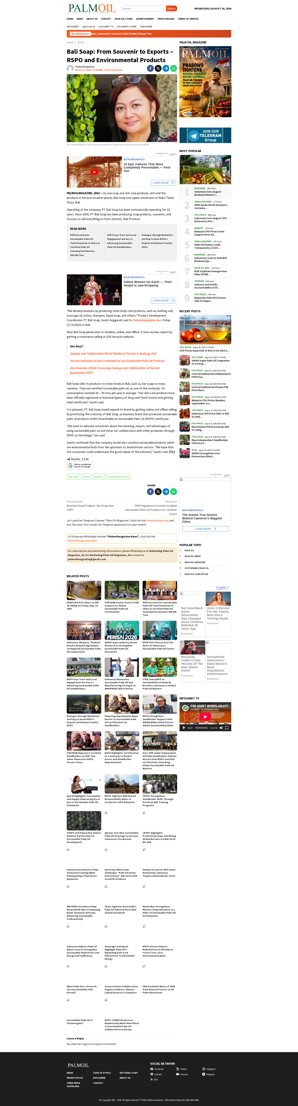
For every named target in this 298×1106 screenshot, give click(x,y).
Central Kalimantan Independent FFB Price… (211, 375)
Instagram (211, 1069)
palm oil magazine (195, 562)
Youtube (184, 1074)
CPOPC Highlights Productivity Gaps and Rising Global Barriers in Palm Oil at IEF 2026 (159, 837)
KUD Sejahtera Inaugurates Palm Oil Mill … (210, 273)
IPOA (194, 450)
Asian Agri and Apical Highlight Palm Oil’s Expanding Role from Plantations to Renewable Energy (120, 952)
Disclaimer (99, 1077)
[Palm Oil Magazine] (92, 8)
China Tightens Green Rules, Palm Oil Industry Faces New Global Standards (121, 909)
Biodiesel (200, 188)
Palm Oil (189, 550)
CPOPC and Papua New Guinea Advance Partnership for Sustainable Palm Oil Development (84, 837)
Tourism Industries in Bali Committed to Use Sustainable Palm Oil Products (117, 361)
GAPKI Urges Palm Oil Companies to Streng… (211, 362)
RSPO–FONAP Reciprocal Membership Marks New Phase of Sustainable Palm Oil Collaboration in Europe (122, 1025)
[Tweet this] (158, 68)
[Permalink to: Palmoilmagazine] (70, 68)
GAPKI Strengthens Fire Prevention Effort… (206, 455)
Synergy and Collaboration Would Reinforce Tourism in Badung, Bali (113, 353)
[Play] (184, 728)
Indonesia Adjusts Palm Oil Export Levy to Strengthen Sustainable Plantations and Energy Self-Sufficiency (83, 951)
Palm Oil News (193, 556)
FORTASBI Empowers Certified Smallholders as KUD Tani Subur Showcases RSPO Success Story (84, 757)
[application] (205, 716)
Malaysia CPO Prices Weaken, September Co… (209, 402)
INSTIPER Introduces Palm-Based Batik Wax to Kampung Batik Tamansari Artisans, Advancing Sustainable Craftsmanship (83, 912)
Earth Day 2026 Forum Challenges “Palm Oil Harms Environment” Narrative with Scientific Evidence (121, 874)
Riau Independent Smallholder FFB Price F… (210, 442)
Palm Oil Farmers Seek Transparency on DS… (207, 246)
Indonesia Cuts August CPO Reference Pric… (210, 220)
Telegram (210, 1074)
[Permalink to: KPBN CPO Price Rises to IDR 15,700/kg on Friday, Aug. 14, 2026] (84, 590)
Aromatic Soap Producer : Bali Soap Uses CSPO (90, 505)
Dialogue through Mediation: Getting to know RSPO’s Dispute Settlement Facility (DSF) (83, 721)
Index (70, 1072)
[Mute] (221, 728)
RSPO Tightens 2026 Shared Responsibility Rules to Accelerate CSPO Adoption (120, 799)
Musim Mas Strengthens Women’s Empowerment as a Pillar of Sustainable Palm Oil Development (159, 911)
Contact (98, 1083)
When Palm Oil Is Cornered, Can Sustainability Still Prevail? (82, 989)
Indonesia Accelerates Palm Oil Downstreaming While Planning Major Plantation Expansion (82, 874)
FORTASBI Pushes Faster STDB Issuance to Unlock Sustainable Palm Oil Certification (122, 607)
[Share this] (150, 68)
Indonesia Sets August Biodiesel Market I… (207, 193)
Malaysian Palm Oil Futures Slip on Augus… (210, 299)
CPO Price (200, 214)
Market (198, 228)
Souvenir (98, 476)
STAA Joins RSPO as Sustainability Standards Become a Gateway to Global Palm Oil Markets (159, 684)
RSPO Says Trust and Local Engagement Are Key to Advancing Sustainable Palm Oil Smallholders (83, 684)
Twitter (183, 1069)
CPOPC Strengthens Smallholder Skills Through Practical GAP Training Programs (158, 800)
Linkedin (158, 1074)
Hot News (197, 357)
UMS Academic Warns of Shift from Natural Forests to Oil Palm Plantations (159, 989)
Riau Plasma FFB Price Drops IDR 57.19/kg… (210, 428)
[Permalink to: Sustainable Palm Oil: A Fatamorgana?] (84, 1008)
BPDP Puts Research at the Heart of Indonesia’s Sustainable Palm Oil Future (158, 645)
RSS (156, 1079)
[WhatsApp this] (173, 68)
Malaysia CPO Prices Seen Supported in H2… (209, 233)
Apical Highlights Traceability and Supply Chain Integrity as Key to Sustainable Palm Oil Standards (83, 800)
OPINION (199, 281)
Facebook (158, 1069)
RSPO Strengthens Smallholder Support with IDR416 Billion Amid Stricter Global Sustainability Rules (158, 721)
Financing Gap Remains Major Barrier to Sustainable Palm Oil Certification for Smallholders (121, 721)
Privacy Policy (75, 1077)
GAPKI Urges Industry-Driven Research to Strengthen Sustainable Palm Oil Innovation (121, 647)
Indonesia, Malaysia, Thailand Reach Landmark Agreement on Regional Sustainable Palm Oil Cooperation (84, 647)
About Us (125, 1077)
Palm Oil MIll (202, 267)
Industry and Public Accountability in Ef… (207, 286)
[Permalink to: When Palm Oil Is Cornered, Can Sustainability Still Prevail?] (84, 974)
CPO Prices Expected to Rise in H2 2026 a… (205, 350)
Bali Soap (73, 476)
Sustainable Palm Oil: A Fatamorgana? (80, 1022)
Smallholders (203, 201)
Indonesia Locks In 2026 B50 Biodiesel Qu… (210, 259)
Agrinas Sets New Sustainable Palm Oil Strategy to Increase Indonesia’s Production (121, 836)
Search (172, 8)
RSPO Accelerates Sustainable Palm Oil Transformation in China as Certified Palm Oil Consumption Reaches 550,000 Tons (160, 608)
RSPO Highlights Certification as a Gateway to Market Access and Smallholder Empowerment (122, 757)
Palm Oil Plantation (196, 574)
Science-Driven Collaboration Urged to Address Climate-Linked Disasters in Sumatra (121, 989)
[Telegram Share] (165, 68)
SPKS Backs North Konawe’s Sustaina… (210, 206)
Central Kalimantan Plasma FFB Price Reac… (210, 389)
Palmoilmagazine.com (147, 320)
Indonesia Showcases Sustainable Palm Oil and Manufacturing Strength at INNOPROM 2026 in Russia (120, 684)
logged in (86, 1044)
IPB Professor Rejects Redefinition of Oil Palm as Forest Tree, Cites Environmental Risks (158, 951)
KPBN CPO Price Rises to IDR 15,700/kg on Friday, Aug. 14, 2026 (83, 605)
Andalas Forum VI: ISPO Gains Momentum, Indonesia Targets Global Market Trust (159, 872)
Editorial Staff (129, 1072)
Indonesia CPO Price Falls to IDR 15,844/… (210, 415)
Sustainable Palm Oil (118, 476)
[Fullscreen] (227, 728)
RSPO (86, 476)
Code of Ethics (102, 1072)
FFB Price (197, 370)
